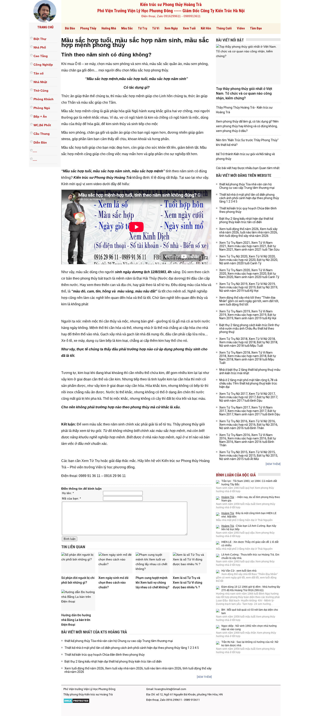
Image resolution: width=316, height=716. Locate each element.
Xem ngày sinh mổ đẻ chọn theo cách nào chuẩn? (113, 582)
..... (35, 151)
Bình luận (69, 538)
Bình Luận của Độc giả (236, 475)
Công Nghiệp (43, 65)
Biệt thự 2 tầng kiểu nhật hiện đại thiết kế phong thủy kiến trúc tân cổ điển (113, 661)
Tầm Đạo (256, 28)
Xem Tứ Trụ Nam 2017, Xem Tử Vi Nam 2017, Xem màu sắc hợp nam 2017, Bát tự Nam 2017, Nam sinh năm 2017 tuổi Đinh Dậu (249, 411)
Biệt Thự (39, 39)
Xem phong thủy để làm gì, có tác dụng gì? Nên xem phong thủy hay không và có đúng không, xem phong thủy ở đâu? (247, 126)
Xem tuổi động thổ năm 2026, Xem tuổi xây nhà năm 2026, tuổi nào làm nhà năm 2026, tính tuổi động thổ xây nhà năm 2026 (138, 670)
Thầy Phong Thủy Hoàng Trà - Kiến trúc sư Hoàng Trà (244, 110)
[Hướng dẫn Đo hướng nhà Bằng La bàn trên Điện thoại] (78, 600)
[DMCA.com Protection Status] (76, 702)
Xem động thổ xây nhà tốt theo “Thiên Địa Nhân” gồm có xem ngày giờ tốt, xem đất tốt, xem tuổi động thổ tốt (249, 301)
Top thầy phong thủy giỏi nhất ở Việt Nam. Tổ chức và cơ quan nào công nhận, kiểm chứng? (244, 93)
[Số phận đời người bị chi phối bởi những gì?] (78, 562)
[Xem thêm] (204, 676)
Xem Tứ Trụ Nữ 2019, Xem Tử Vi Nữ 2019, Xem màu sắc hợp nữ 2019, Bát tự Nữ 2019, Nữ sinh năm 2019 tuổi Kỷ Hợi (248, 287)
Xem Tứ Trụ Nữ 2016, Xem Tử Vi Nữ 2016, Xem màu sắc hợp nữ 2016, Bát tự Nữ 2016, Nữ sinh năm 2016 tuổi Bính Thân (248, 424)
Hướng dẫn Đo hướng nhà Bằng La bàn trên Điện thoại (76, 619)
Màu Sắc (127, 28)
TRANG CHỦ (45, 27)
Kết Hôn (206, 28)
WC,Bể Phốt (42, 125)
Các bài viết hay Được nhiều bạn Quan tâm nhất (247, 168)
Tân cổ (38, 73)
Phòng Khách (43, 99)
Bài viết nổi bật (230, 40)
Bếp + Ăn (40, 116)
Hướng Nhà (108, 28)
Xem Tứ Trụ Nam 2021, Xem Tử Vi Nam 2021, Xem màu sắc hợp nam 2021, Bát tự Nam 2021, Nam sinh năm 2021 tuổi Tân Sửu (249, 246)
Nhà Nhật (40, 82)
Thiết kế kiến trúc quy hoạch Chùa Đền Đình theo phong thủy (104, 654)
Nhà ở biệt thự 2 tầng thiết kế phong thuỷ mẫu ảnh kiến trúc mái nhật (249, 371)
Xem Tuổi (189, 28)
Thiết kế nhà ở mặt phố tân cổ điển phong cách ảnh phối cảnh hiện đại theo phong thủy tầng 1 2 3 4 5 (131, 647)
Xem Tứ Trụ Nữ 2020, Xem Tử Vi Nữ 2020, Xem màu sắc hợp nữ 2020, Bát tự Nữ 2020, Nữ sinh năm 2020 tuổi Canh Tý (248, 260)
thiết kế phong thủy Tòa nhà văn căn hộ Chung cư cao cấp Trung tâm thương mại (118, 641)
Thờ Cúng (40, 90)
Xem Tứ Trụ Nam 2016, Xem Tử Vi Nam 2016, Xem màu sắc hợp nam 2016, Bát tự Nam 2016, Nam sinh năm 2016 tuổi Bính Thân (247, 440)
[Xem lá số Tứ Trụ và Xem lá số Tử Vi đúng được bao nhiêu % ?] (190, 562)
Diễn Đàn (40, 142)
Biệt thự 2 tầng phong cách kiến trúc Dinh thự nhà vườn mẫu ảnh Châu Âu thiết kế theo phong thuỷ (249, 328)
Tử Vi (155, 28)
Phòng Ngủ (41, 108)
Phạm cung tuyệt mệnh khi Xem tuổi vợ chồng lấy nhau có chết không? (152, 582)
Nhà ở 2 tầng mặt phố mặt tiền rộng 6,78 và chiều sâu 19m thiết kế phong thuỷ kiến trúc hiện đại (248, 383)
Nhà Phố (39, 47)
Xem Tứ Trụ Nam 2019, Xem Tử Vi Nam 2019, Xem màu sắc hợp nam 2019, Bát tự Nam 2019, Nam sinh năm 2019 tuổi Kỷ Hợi (247, 315)
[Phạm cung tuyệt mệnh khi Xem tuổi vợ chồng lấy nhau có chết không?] (153, 562)
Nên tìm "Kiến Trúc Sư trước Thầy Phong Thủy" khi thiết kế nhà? (247, 142)
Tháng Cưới (224, 28)
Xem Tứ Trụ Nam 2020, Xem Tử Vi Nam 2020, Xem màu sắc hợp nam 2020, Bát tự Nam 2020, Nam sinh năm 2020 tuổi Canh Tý (249, 273)
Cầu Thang (41, 134)
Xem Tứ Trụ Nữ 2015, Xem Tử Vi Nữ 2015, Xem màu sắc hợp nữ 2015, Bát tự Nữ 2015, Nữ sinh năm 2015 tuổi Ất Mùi (248, 455)
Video (241, 28)
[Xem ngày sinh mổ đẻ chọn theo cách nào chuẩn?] (115, 562)
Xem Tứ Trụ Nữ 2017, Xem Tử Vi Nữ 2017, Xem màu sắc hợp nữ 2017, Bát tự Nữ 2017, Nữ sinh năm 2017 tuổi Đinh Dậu (248, 397)
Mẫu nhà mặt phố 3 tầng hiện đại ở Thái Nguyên (244, 520)
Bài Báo (70, 28)
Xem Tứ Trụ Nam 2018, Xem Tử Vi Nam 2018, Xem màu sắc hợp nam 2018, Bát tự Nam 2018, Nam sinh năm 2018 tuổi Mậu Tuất (247, 358)
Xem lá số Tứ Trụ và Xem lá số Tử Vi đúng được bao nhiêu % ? (187, 582)
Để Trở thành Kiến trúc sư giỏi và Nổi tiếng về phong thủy (245, 156)
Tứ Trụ (142, 28)
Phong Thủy (88, 28)
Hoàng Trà (227, 497)
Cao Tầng (40, 56)
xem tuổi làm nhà (246, 570)
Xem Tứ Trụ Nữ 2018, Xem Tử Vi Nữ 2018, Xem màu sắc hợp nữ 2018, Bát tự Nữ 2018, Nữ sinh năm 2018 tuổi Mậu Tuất (248, 342)
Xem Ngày (171, 28)
